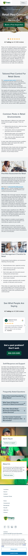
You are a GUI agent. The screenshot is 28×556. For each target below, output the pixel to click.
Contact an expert (9, 443)
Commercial (10, 8)
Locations (6, 489)
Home (3, 8)
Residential (6, 505)
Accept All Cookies (14, 553)
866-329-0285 (14, 20)
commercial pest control (10, 80)
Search (5, 492)
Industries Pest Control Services (11, 9)
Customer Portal (8, 496)
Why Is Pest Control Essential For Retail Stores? (13, 397)
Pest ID (5, 508)
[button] (14, 31)
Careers (6, 532)
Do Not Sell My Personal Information (13, 533)
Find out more (8, 475)
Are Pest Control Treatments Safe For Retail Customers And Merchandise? (12, 418)
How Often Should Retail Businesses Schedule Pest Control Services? (11, 410)
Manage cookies (14, 549)
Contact (6, 494)
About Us (6, 510)
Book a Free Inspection (14, 25)
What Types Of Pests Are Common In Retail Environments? (13, 403)
